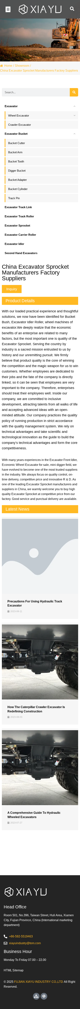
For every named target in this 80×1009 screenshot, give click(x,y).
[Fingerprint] (44, 996)
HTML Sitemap (13, 970)
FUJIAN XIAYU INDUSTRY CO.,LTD (38, 981)
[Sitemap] (36, 996)
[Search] (74, 92)
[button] (8, 9)
